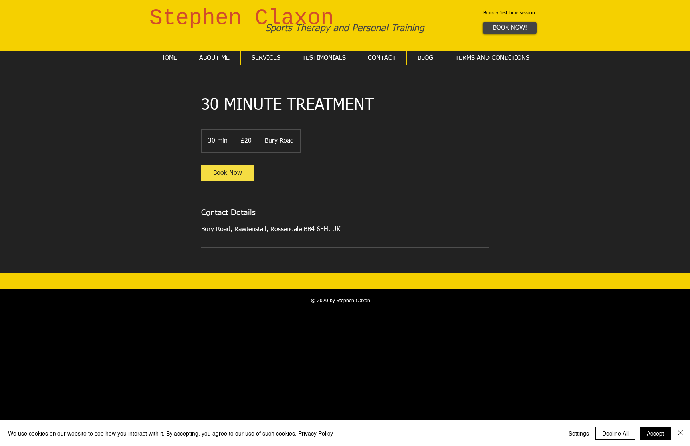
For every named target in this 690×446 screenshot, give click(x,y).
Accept (655, 433)
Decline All (615, 433)
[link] (227, 173)
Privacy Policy (315, 433)
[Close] (680, 433)
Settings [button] (579, 433)
